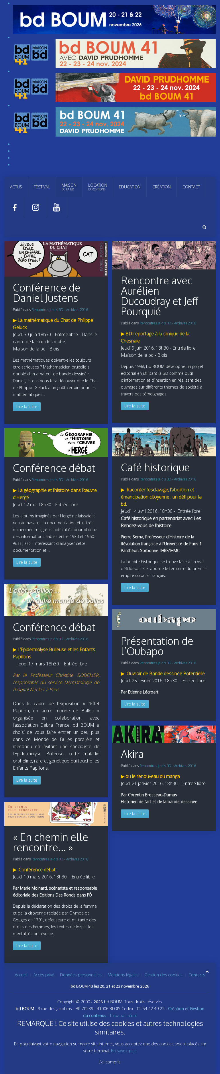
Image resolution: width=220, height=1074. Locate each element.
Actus (16, 187)
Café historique (155, 467)
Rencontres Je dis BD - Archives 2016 (60, 309)
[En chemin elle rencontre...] (56, 813)
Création (161, 187)
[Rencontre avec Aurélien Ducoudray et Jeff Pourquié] (56, 258)
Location (97, 186)
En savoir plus (124, 1050)
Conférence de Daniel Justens (46, 292)
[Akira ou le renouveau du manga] (164, 733)
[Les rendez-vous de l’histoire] (164, 441)
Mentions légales (123, 975)
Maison (69, 186)
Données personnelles (81, 975)
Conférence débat (54, 467)
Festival (42, 187)
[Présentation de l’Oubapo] (164, 619)
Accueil (21, 975)
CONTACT (191, 187)
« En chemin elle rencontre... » (50, 842)
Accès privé (44, 975)
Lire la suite (26, 406)
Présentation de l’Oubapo (157, 645)
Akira (132, 753)
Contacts (196, 975)
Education (130, 187)
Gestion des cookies (163, 975)
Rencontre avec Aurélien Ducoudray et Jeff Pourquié (159, 296)
